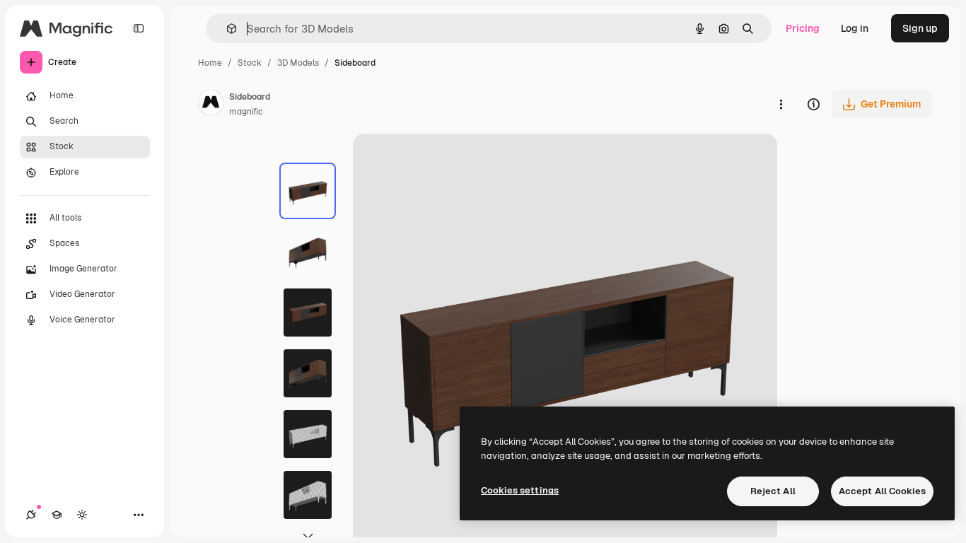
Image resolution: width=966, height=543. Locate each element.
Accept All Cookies (882, 491)
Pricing (803, 28)
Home (210, 63)
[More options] (781, 104)
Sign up (920, 28)
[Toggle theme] (82, 514)
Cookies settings (520, 490)
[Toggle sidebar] (138, 28)
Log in (854, 28)
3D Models (298, 63)
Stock (250, 63)
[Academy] (56, 514)
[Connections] (31, 514)
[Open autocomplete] (225, 28)
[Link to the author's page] (210, 104)
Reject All (773, 491)
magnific (246, 111)
